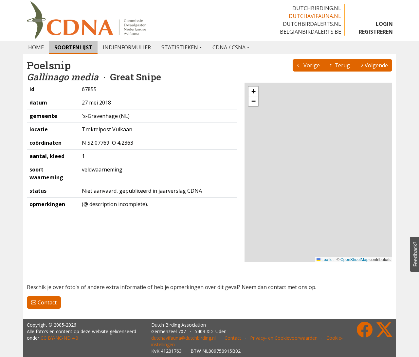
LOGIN (384, 23)
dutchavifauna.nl (315, 16)
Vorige (311, 65)
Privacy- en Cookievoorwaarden (284, 338)
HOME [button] (36, 47)
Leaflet (327, 259)
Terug (341, 65)
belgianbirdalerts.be (310, 31)
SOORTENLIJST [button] (73, 47)
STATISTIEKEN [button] (179, 47)
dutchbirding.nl (316, 8)
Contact (46, 302)
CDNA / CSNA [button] (229, 47)
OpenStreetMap (354, 259)
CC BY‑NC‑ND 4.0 (59, 338)
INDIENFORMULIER (127, 47)
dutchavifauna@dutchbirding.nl (183, 338)
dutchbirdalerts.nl (312, 23)
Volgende (375, 65)
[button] (287, 179)
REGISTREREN (376, 31)
